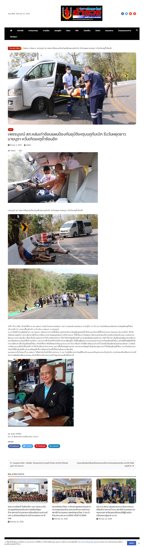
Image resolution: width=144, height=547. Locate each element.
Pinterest (41, 446)
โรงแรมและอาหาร (124, 30)
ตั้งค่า (19, 544)
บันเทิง (97, 30)
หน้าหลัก (20, 30)
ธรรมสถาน (109, 30)
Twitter (126, 13)
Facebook (122, 13)
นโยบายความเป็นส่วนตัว (85, 542)
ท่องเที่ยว (87, 30)
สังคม (68, 30)
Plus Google (134, 13)
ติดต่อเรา (13, 36)
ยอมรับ (131, 543)
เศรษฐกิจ (57, 30)
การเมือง (46, 30)
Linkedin (54, 446)
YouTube (130, 13)
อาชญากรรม (33, 30)
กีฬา (77, 30)
